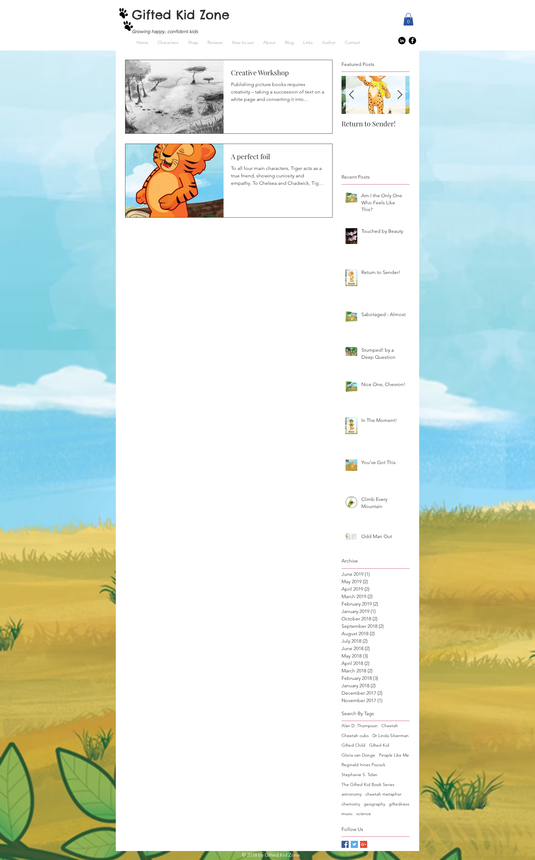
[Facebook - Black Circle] (412, 40)
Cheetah (389, 725)
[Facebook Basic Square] (345, 844)
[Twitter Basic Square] (354, 844)
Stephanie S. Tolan (359, 774)
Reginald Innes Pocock (363, 764)
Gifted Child (353, 745)
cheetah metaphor (383, 794)
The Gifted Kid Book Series (367, 784)
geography (374, 804)
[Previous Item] (351, 95)
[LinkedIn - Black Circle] (402, 40)
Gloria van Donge (358, 755)
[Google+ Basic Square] (363, 844)
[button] (408, 19)
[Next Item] (399, 95)
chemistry (350, 804)
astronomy (351, 794)
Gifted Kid (379, 745)
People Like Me (394, 755)
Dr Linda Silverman (390, 735)
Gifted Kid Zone (180, 15)
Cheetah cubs (355, 735)
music (347, 813)
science (363, 813)
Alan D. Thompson (359, 725)
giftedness (399, 804)
